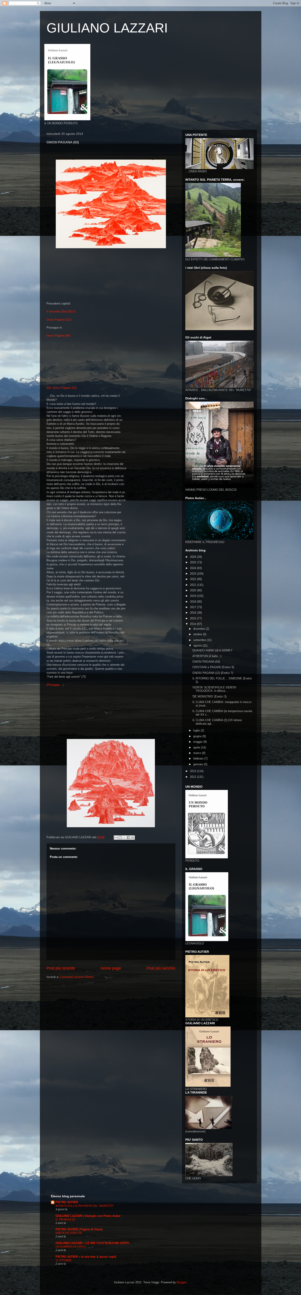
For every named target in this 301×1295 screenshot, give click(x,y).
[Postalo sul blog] (120, 837)
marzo (197, 753)
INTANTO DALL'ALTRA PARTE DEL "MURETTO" (84, 1205)
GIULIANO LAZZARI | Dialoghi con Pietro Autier (88, 1216)
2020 (193, 590)
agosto (198, 645)
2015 (193, 618)
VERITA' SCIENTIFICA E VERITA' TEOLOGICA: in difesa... (214, 689)
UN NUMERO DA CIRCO (70, 1246)
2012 (193, 776)
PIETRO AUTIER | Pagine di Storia (79, 1229)
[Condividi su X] (124, 837)
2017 (193, 607)
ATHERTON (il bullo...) (206, 656)
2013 (193, 771)
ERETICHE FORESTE (69, 1233)
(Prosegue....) (55, 684)
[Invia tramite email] (116, 837)
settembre (200, 640)
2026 (193, 556)
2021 (193, 584)
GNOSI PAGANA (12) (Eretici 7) (212, 673)
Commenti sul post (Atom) (76, 977)
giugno (198, 736)
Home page (110, 968)
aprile (197, 747)
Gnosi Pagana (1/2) (58, 319)
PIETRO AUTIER (67, 1202)
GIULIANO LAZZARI (107, 28)
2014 (193, 624)
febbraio (198, 758)
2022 (193, 579)
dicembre (199, 628)
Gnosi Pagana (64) (58, 335)
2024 (193, 568)
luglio (197, 730)
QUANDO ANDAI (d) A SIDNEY (212, 650)
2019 (193, 596)
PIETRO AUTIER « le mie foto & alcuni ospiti (86, 1256)
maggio (198, 741)
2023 (193, 573)
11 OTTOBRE (64, 1260)
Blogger (181, 1282)
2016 (193, 612)
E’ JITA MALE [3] (65, 1219)
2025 (193, 562)
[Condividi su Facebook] (128, 837)
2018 (193, 601)
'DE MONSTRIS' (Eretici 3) (209, 696)
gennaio (198, 764)
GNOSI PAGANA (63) (206, 661)
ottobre (198, 634)
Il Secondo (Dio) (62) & (61, 311)
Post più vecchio (161, 968)
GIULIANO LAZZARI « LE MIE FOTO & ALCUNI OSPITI (92, 1243)
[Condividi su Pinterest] (132, 837)
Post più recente (60, 968)
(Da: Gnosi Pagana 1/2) (61, 387)
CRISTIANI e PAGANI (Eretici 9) (213, 667)
